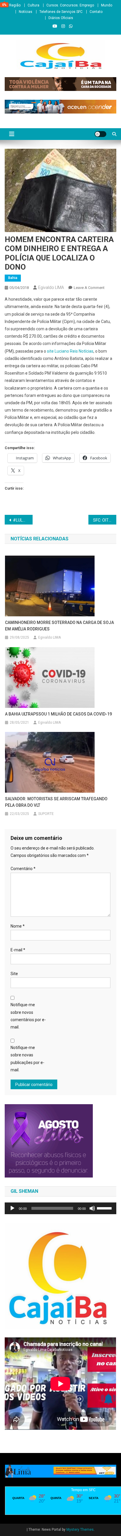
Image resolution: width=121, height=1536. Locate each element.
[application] (60, 1208)
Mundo (106, 5)
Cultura (33, 5)
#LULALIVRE (23, 520)
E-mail (18, 950)
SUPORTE (46, 814)
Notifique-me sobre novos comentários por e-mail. (28, 1015)
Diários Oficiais (60, 18)
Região (15, 5)
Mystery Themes (80, 1529)
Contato (96, 12)
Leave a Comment (89, 287)
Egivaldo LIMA (51, 287)
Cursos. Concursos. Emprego (70, 5)
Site (14, 973)
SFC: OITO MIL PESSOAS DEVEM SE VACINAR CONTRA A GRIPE (104, 520)
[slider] (105, 1207)
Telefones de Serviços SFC (61, 12)
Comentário (23, 868)
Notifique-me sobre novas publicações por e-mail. (27, 1058)
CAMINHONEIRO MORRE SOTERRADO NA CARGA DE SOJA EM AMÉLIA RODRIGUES (59, 625)
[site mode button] (100, 134)
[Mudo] (92, 1208)
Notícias (25, 12)
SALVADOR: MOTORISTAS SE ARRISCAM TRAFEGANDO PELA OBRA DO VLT (56, 802)
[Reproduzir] (12, 1208)
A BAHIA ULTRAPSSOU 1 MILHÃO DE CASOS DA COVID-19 (58, 714)
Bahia (12, 278)
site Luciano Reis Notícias (70, 351)
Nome (18, 926)
